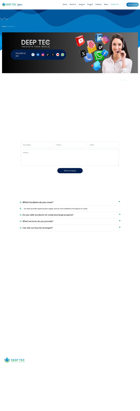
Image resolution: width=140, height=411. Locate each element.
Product (90, 4)
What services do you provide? (36, 221)
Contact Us (114, 4)
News (106, 4)
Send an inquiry (70, 170)
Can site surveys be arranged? (36, 228)
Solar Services (90, 369)
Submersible (63, 369)
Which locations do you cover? (36, 202)
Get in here (96, 407)
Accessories (63, 384)
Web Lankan (84, 407)
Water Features (90, 376)
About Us (73, 4)
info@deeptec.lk (13, 379)
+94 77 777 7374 (14, 106)
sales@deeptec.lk (89, 106)
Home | (4, 26)
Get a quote (132, 4)
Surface (61, 373)
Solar (61, 376)
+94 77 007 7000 (13, 371)
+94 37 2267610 (126, 106)
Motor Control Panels (66, 380)
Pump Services (90, 373)
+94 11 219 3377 (51, 106)
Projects (98, 4)
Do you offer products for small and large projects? (46, 215)
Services (82, 4)
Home (65, 4)
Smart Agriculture (91, 380)
